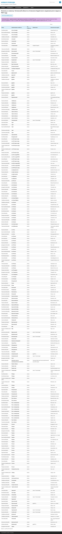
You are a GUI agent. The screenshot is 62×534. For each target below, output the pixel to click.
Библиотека (25, 7)
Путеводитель (10, 7)
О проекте (3, 7)
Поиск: (51, 24)
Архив (32, 7)
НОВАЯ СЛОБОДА (8, 2)
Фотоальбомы (18, 7)
